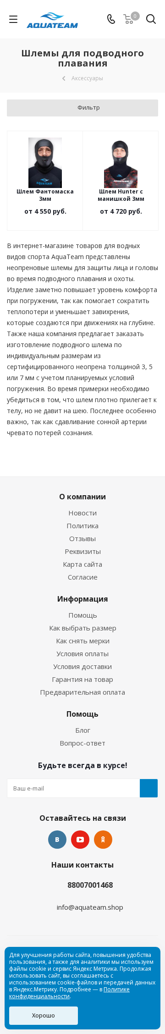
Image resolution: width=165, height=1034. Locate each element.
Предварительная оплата (82, 692)
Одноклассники (103, 839)
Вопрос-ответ (82, 742)
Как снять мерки (83, 640)
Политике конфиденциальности (69, 992)
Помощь (82, 614)
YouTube (80, 839)
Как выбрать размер (82, 627)
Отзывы (82, 538)
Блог (82, 730)
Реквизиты (83, 551)
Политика (82, 525)
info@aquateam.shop (90, 907)
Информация (82, 599)
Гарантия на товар (82, 679)
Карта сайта (82, 564)
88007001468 (90, 885)
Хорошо (43, 1015)
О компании (82, 497)
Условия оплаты (82, 653)
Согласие (83, 576)
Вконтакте (57, 839)
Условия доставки (82, 666)
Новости (82, 512)
